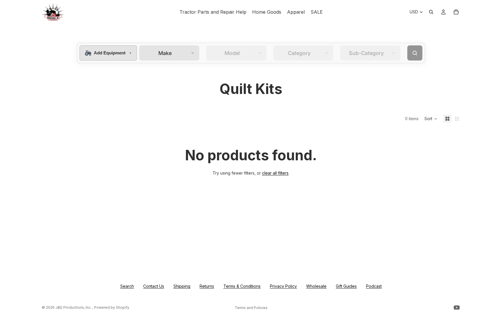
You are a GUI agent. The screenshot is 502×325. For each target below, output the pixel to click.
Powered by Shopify (111, 307)
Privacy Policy (283, 286)
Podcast (374, 286)
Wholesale (316, 286)
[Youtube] (456, 307)
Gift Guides (346, 286)
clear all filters (275, 173)
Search (127, 286)
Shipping (181, 286)
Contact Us (153, 286)
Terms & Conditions (242, 286)
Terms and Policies (251, 308)
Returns (207, 286)
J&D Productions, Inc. (73, 307)
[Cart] (456, 12)
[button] (431, 118)
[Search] (431, 12)
